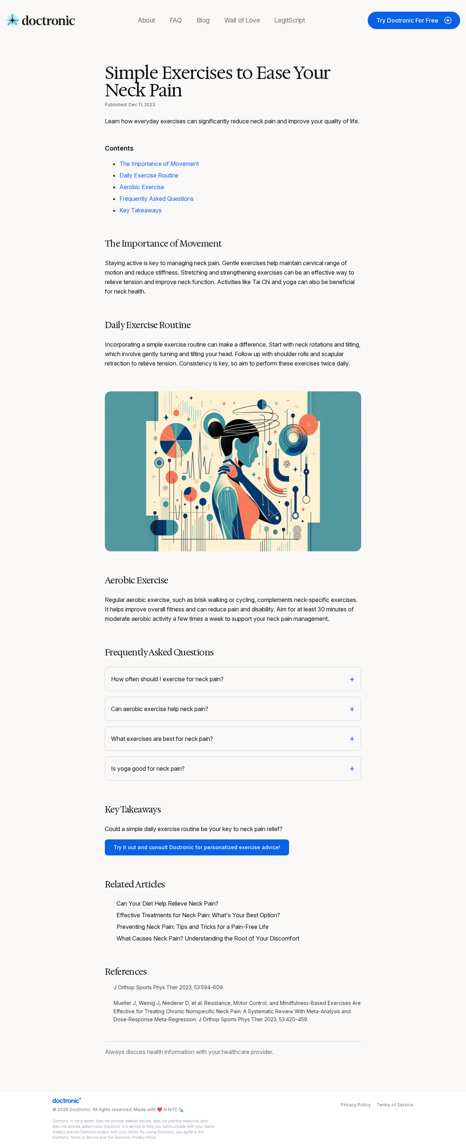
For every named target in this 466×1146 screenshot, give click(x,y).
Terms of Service (395, 1104)
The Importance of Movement (159, 163)
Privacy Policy (356, 1104)
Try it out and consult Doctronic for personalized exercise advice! (197, 847)
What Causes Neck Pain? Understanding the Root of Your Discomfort (207, 938)
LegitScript (289, 20)
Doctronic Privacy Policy (135, 1137)
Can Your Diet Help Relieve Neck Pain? (167, 903)
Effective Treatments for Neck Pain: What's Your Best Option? (198, 915)
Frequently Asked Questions (156, 198)
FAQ (176, 20)
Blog (203, 20)
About (146, 20)
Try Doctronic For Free (407, 20)
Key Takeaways (140, 210)
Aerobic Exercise (141, 187)
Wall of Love (242, 20)
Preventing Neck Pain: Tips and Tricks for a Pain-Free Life (192, 926)
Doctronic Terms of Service (75, 1137)
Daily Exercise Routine (148, 175)
